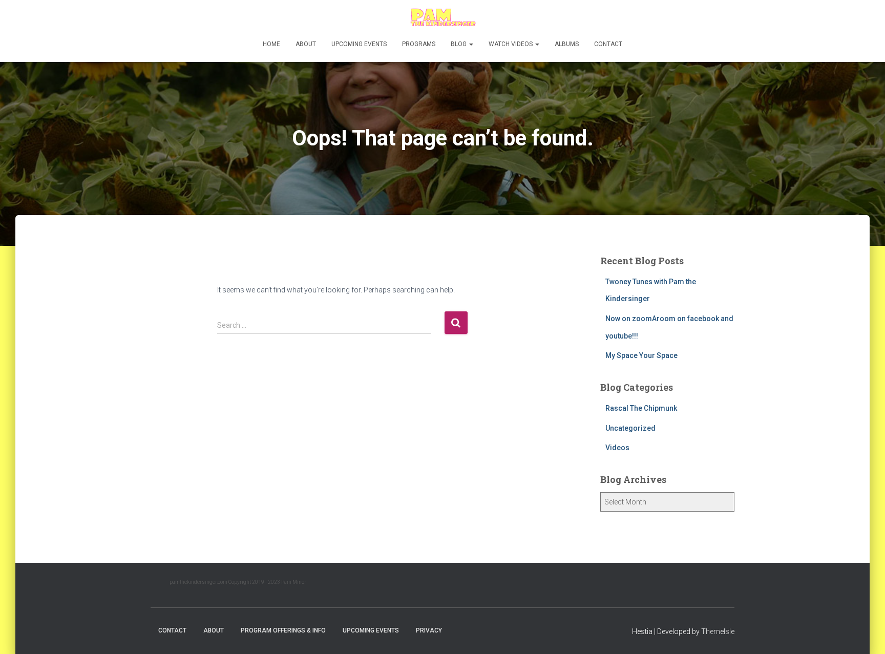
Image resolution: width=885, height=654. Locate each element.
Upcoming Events (359, 44)
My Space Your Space (641, 355)
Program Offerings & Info (283, 630)
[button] (470, 44)
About (306, 44)
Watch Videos (511, 44)
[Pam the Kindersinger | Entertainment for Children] (442, 18)
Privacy (429, 630)
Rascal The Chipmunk (641, 408)
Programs (418, 44)
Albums (567, 44)
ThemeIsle (717, 631)
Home (271, 44)
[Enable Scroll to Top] (865, 633)
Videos (617, 448)
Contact (608, 44)
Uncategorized (630, 428)
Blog (459, 44)
